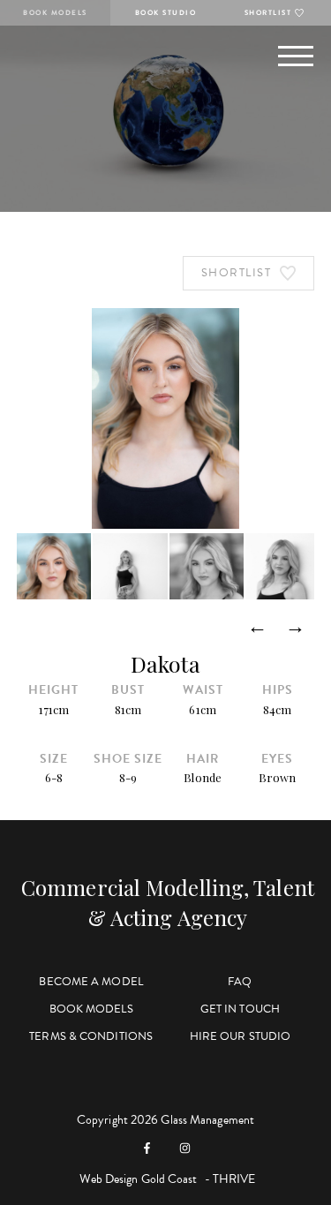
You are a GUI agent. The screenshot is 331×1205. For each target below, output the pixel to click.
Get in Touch (240, 1009)
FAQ (240, 981)
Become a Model (90, 981)
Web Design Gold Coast (138, 1179)
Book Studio (166, 13)
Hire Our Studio (240, 1036)
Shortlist (268, 13)
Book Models (55, 13)
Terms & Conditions (91, 1036)
